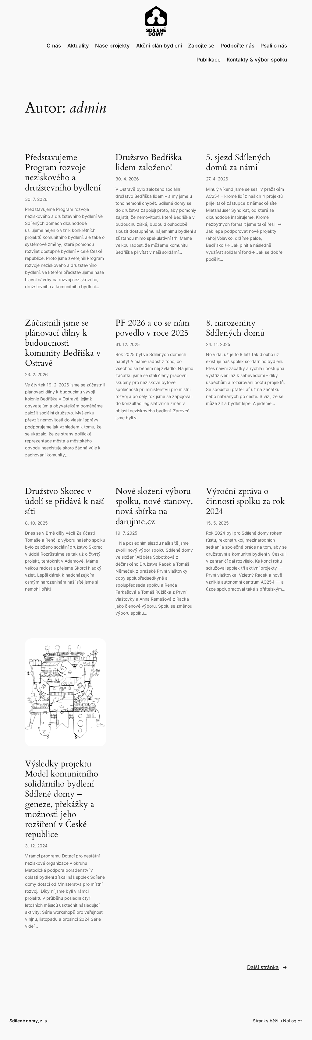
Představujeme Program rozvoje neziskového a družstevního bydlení (63, 172)
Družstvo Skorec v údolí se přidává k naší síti (64, 501)
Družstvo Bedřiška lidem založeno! (148, 162)
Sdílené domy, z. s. (28, 1020)
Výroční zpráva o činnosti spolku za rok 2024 (245, 501)
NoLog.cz (293, 1020)
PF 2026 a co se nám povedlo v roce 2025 (152, 328)
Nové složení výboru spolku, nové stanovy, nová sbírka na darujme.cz (154, 506)
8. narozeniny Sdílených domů (235, 328)
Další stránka (267, 967)
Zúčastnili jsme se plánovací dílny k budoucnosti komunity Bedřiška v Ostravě (63, 343)
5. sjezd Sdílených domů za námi (238, 162)
